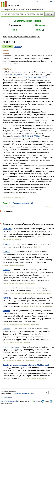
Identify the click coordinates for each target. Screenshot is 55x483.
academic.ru (10, 4)
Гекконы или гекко (11, 347)
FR (51, 2)
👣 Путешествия (6, 397)
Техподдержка (16, 393)
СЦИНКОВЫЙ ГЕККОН (31, 136)
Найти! (49, 14)
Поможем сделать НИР (23, 203)
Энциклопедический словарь (27, 21)
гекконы (6, 311)
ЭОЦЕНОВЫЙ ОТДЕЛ (37, 77)
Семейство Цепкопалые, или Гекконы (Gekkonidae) (26, 365)
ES (47, 2)
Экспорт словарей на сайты (10, 401)
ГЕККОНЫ (7, 229)
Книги (14, 30)
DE (42, 2)
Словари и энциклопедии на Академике (22, 9)
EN (37, 2)
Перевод (18, 47)
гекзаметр (10, 207)
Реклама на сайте (28, 393)
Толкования (15, 25)
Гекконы (6, 244)
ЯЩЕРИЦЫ (18, 74)
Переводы (40, 25)
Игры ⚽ (40, 30)
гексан (48, 207)
